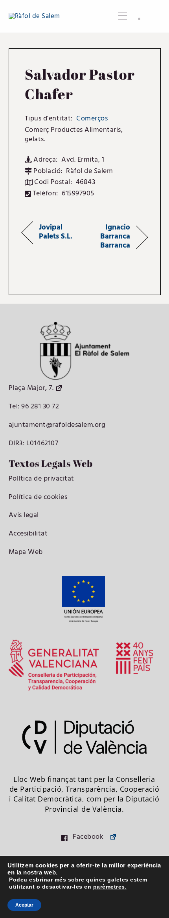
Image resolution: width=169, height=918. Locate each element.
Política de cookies (38, 497)
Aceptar (24, 905)
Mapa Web (26, 552)
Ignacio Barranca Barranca (109, 237)
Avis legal (24, 515)
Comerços (92, 118)
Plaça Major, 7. (31, 388)
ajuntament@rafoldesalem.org (57, 425)
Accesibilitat (28, 533)
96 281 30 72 (39, 406)
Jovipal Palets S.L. (56, 232)
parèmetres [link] (109, 886)
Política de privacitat (41, 478)
